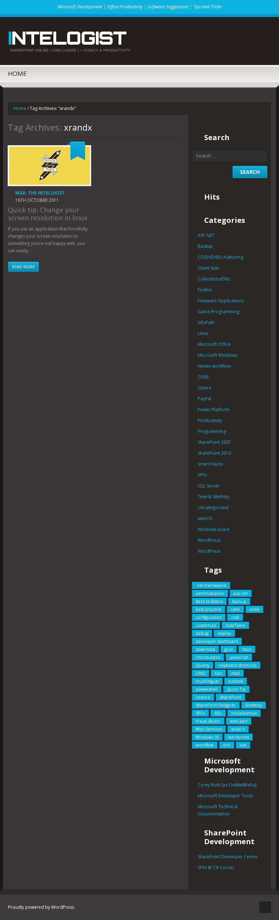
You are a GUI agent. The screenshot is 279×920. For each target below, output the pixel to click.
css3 (235, 617)
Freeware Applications (221, 301)
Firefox (205, 290)
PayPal (204, 399)
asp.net (241, 593)
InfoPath (206, 322)
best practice (208, 609)
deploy (224, 633)
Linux (203, 333)
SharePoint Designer (216, 705)
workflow (205, 745)
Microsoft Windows (217, 355)
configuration (209, 617)
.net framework (211, 585)
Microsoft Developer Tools (225, 796)
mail (235, 673)
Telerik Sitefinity (214, 497)
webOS (205, 518)
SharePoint (230, 697)
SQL (218, 713)
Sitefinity (253, 705)
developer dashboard (217, 641)
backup (239, 601)
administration (210, 593)
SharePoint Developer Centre (228, 857)
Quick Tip (236, 689)
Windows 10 (207, 737)
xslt (243, 745)
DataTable (235, 625)
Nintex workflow (214, 366)
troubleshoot (244, 713)
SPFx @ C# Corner (216, 867)
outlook (235, 681)
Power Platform (214, 409)
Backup (205, 246)
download (205, 649)
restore (203, 697)
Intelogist (67, 38)
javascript (239, 657)
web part (238, 721)
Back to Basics (209, 601)
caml (235, 609)
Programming (212, 431)
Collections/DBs (214, 279)
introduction (208, 657)
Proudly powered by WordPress (41, 907)
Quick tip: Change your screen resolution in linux (47, 213)
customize (206, 625)
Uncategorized (213, 507)
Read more (23, 266)
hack (246, 649)
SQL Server (209, 486)
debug (202, 633)
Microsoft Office (214, 344)
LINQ (200, 673)
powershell (207, 689)
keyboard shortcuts (237, 665)
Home (17, 73)
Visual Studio (208, 721)
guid (229, 649)
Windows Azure (214, 529)
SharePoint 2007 (214, 442)
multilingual (207, 681)
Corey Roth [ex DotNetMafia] (227, 785)
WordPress (209, 540)
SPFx (202, 475)
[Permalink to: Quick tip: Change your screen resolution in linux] (49, 166)
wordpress (238, 737)
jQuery (202, 665)
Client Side (208, 268)
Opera (204, 388)
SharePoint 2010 (214, 453)
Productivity (210, 420)
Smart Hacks (210, 464)
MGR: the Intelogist (40, 193)
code (254, 609)
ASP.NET (206, 235)
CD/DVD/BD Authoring (220, 257)
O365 (203, 377)
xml (226, 745)
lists (218, 673)
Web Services (209, 729)
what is (238, 729)
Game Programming (218, 311)
